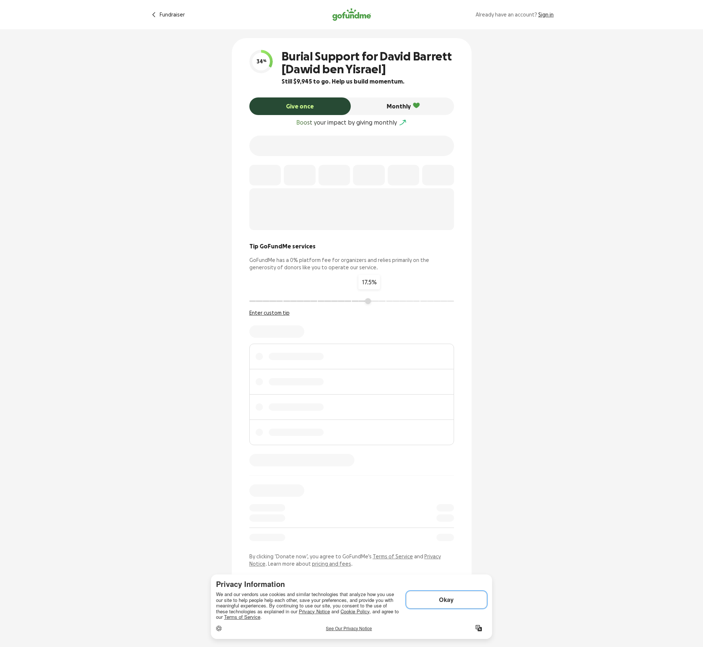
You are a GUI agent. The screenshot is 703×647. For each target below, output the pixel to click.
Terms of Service (393, 556)
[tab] (300, 106)
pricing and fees (331, 564)
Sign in (546, 15)
